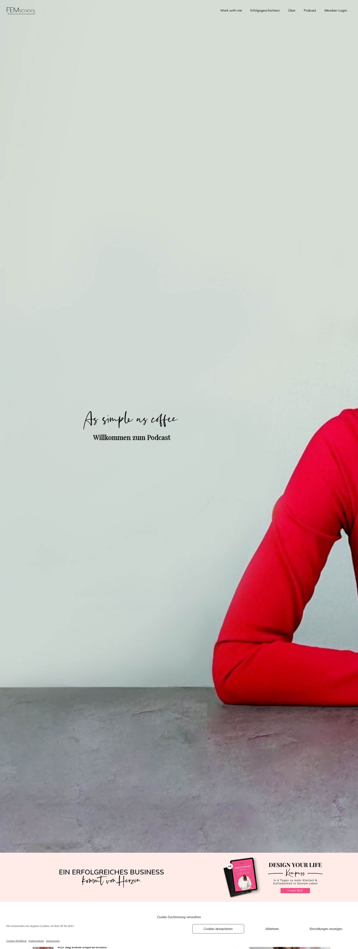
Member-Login (335, 10)
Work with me (231, 10)
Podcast (310, 10)
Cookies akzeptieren (218, 929)
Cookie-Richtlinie (16, 940)
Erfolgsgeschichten (265, 10)
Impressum (53, 940)
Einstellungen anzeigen (326, 929)
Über (291, 10)
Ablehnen (272, 929)
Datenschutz (36, 940)
